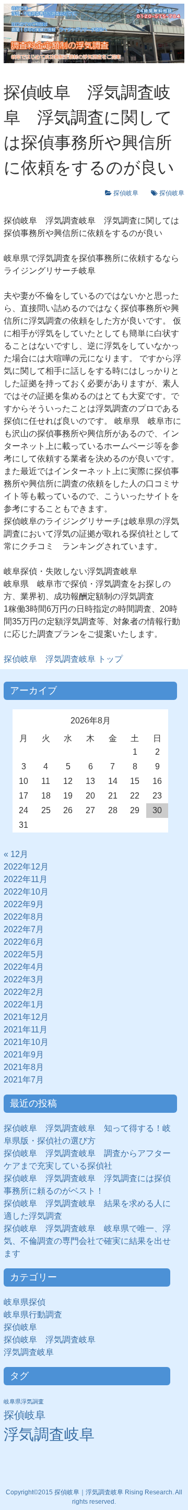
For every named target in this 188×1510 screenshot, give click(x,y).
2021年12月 (26, 1017)
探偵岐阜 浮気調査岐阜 (50, 1339)
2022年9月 (24, 904)
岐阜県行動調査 (33, 1314)
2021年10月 (26, 1042)
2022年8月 (24, 916)
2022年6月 (24, 941)
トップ (63, 659)
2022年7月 (24, 929)
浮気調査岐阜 (29, 1352)
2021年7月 (24, 1079)
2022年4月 (24, 966)
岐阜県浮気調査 (24, 1401)
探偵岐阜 (129, 193)
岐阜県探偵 (24, 1302)
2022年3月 (24, 979)
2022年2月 (24, 992)
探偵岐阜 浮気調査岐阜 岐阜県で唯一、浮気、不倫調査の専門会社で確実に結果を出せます (87, 1241)
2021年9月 (24, 1054)
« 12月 (16, 854)
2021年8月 (24, 1067)
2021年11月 (26, 1029)
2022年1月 (24, 1004)
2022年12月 (26, 866)
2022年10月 (26, 891)
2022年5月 (24, 954)
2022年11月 (26, 879)
